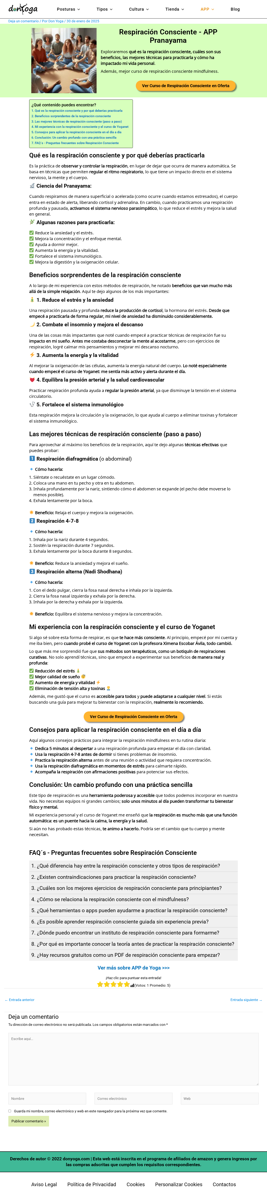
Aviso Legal (44, 1184)
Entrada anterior (19, 1000)
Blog (235, 9)
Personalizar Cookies (178, 1184)
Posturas (66, 9)
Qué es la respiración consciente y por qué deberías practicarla (78, 111)
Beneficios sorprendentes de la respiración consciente (73, 116)
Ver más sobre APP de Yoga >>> (134, 968)
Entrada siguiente (246, 1000)
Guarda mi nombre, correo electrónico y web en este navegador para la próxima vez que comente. (90, 1111)
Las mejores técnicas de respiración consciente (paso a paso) (78, 121)
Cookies (136, 1184)
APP (205, 9)
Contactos (224, 1184)
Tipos (102, 9)
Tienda (172, 9)
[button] (77, 9)
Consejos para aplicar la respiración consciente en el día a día (78, 132)
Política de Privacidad (91, 1184)
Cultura (136, 9)
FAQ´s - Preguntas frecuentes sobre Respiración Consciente (77, 143)
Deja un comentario (23, 21)
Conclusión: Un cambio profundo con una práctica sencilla (75, 137)
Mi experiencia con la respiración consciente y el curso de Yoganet (81, 127)
